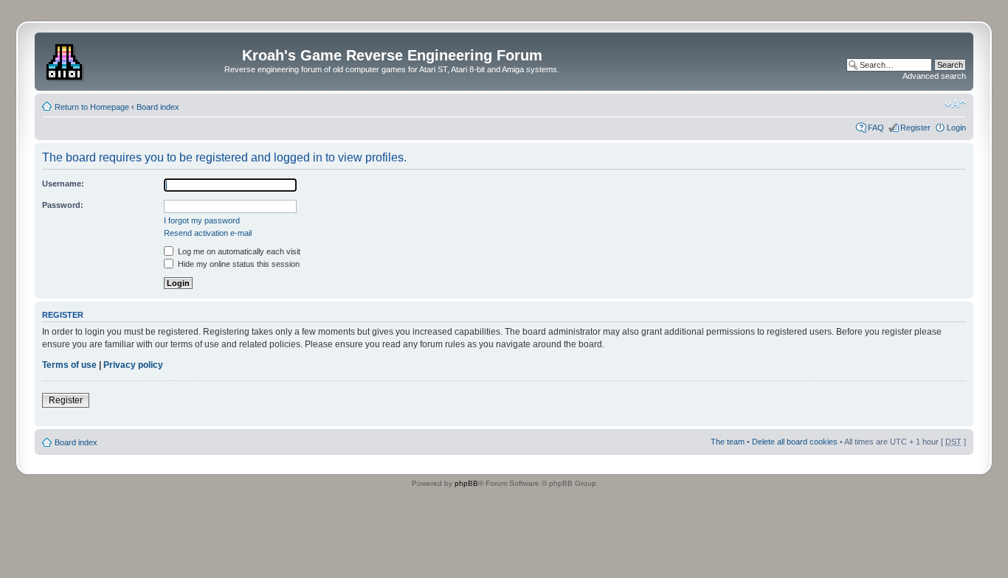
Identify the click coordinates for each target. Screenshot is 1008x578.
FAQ (876, 127)
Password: (62, 205)
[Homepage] (66, 59)
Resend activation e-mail (208, 233)
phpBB (466, 483)
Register (915, 127)
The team (728, 441)
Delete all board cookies (795, 441)
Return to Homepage (92, 106)
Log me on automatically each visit (238, 251)
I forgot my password (202, 220)
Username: (63, 183)
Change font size (955, 104)
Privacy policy (133, 365)
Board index (158, 106)
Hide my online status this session (238, 264)
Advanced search (934, 76)
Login (956, 127)
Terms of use (69, 365)
